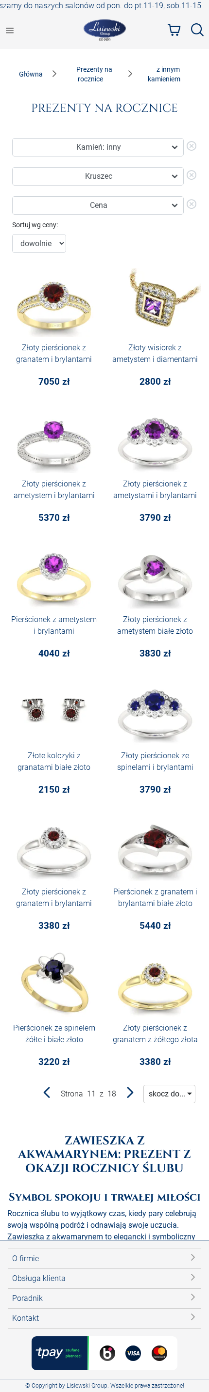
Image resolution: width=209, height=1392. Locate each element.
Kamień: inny (98, 147)
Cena (98, 205)
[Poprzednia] (47, 1094)
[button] (104, 1259)
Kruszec (98, 176)
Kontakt (25, 1318)
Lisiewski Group (87, 1385)
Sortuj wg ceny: (35, 225)
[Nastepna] (129, 1094)
